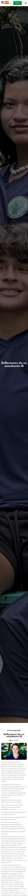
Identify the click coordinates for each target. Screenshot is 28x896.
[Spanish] (7, 2)
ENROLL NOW (17, 3)
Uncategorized (15, 730)
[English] (3, 2)
